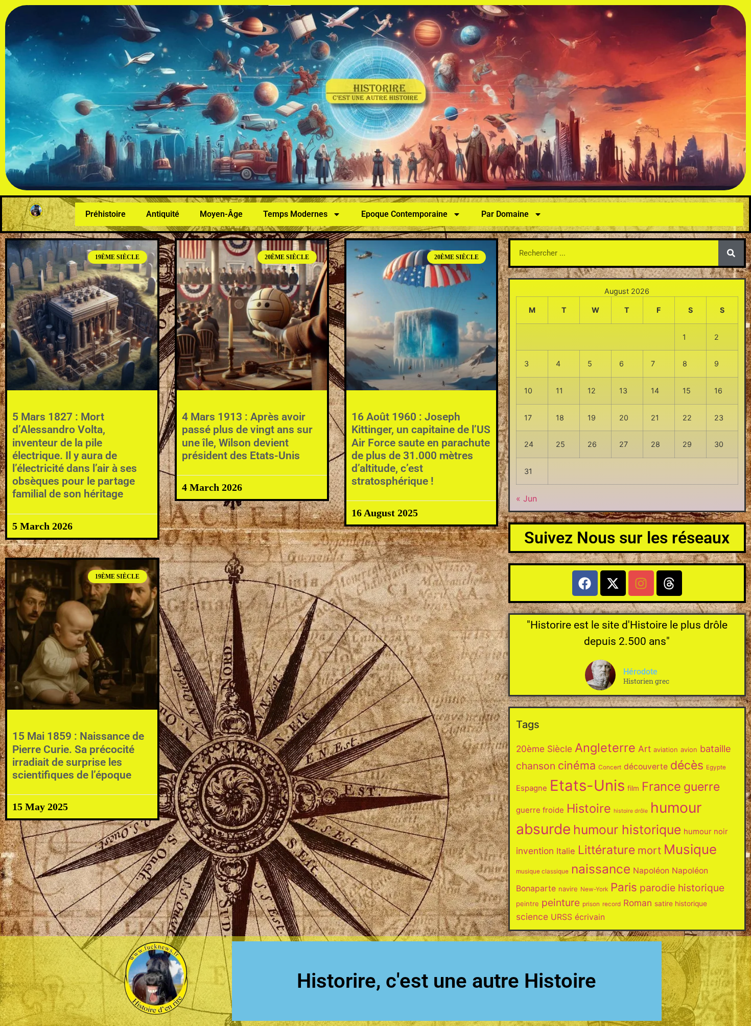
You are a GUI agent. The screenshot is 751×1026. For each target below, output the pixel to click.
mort (649, 850)
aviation (665, 749)
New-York (594, 889)
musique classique (542, 871)
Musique (690, 849)
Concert (609, 767)
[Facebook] (585, 583)
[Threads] (669, 583)
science (532, 916)
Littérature (606, 850)
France (661, 786)
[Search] (731, 253)
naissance (600, 869)
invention (535, 850)
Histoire (589, 808)
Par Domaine (505, 214)
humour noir (706, 831)
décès (686, 765)
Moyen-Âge (221, 214)
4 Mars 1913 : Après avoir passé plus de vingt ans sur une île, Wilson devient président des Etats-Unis (247, 436)
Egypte (716, 767)
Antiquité (162, 214)
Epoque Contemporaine (404, 214)
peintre (527, 903)
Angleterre (605, 747)
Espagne (531, 788)
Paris (624, 887)
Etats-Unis (587, 785)
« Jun (526, 498)
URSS (561, 917)
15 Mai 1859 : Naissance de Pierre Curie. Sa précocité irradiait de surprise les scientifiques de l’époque (78, 755)
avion (688, 749)
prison (591, 904)
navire (568, 889)
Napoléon (651, 870)
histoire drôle (631, 811)
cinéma (577, 765)
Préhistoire (105, 214)
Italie (565, 851)
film (633, 788)
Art (644, 748)
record (611, 904)
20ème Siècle (544, 748)
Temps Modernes (295, 214)
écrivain (590, 917)
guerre (702, 787)
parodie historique (682, 888)
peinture (561, 902)
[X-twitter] (613, 583)
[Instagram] (641, 583)
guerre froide (540, 810)
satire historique (680, 903)
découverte (646, 766)
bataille (715, 748)
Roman (637, 902)
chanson (535, 766)
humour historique (627, 829)
